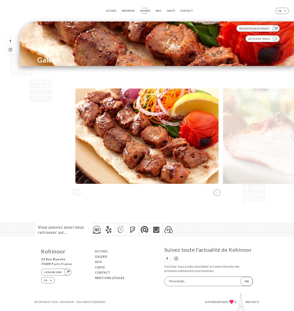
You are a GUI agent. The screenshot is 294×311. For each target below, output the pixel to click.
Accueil (111, 10)
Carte (171, 10)
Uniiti (255, 301)
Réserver (128, 10)
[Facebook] (10, 41)
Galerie (145, 10)
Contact (186, 10)
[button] (217, 192)
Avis (158, 10)
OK (246, 281)
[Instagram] (10, 49)
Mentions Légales (109, 278)
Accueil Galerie (48, 54)
